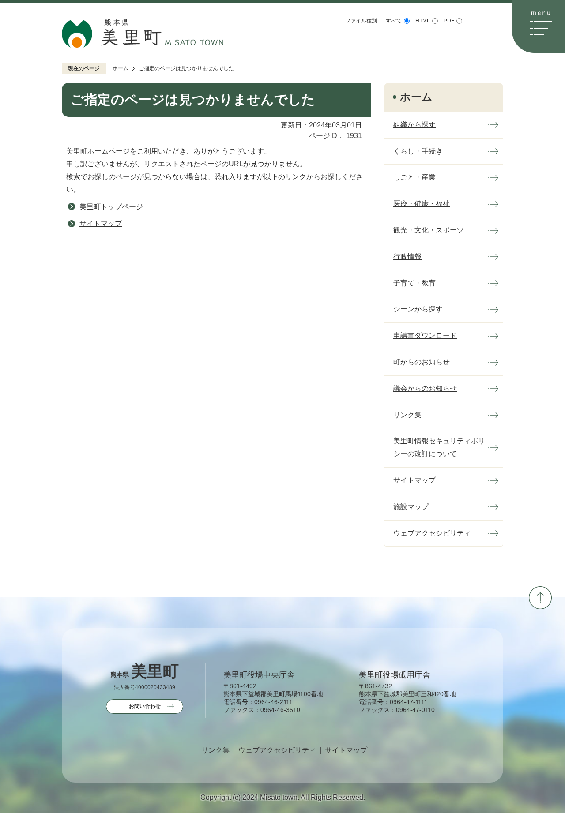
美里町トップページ (111, 206)
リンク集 (215, 750)
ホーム (120, 68)
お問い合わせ (145, 706)
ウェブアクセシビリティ (277, 750)
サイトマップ (100, 223)
